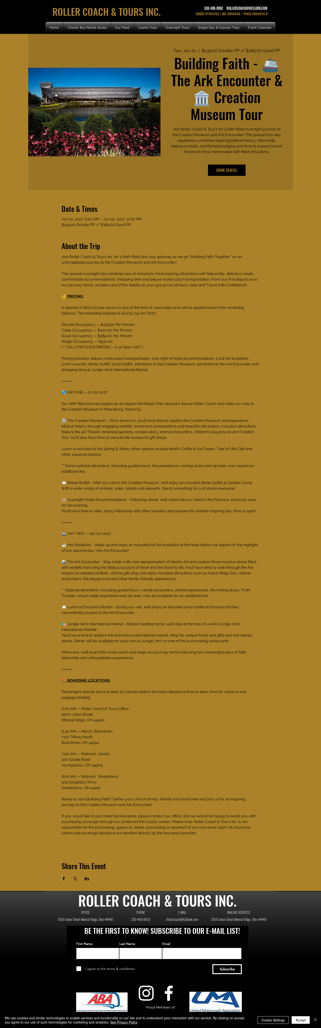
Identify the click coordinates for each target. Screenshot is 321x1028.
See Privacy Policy (123, 1022)
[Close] (315, 1020)
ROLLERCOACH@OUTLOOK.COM (247, 7)
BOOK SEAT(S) (226, 170)
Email (166, 943)
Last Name (127, 943)
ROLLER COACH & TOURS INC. (107, 11)
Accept (301, 1020)
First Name (84, 943)
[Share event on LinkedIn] (87, 878)
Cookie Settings (273, 1020)
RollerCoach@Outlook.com (182, 919)
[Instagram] (146, 993)
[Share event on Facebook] (64, 878)
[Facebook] (169, 993)
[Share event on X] (75, 878)
